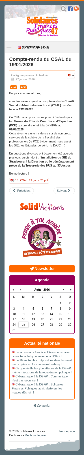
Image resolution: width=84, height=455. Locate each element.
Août (38, 289)
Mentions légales (36, 435)
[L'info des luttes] (42, 206)
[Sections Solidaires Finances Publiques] (76, 10)
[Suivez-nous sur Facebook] (70, 10)
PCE (23, 87)
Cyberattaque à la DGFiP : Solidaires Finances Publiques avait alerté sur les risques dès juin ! (37, 388)
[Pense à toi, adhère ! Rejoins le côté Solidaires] (42, 238)
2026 (46, 289)
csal (13, 87)
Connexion (44, 405)
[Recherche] (63, 10)
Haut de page (66, 431)
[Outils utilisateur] (71, 75)
